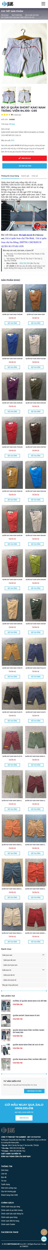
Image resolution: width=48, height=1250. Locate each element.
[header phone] (44, 1232)
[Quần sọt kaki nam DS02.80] (35, 563)
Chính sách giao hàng (9, 1217)
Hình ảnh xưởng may (9, 1188)
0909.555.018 (26, 158)
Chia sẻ (35, 176)
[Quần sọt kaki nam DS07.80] (12, 342)
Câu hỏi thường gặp (8, 1191)
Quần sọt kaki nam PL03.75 (12, 712)
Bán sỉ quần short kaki (32, 15)
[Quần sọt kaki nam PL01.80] (12, 563)
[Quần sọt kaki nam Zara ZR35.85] (35, 740)
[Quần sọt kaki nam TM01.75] (12, 652)
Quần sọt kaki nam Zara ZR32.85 (14, 844)
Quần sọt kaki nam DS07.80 (12, 358)
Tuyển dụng (5, 1184)
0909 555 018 (24, 1118)
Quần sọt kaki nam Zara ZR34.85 (14, 800)
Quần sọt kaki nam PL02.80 (36, 358)
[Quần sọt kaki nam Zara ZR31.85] (35, 828)
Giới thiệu (4, 1170)
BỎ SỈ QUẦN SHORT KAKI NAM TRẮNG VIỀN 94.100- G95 (17, 17)
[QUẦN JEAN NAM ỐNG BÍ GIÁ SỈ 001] (5, 1050)
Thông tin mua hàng (10, 176)
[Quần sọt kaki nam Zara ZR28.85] (12, 917)
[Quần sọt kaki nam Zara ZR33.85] (35, 784)
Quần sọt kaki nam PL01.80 (12, 579)
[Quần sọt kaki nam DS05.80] (12, 475)
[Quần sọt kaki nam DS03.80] (12, 519)
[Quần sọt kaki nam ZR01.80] (12, 607)
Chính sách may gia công (10, 1207)
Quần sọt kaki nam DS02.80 (36, 579)
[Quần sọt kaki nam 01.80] (35, 298)
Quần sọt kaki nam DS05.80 (12, 491)
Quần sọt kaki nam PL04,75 (36, 668)
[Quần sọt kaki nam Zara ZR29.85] (35, 873)
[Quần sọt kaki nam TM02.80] (12, 431)
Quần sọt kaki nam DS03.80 (12, 535)
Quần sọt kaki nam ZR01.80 (12, 624)
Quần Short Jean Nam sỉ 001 (26, 1015)
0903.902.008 (24, 263)
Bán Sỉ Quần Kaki (17, 15)
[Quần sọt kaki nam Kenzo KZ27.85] (35, 917)
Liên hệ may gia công (34, 1091)
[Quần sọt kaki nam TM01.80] (12, 298)
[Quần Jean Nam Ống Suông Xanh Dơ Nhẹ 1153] (5, 1035)
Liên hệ (4, 1174)
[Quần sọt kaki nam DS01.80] (35, 607)
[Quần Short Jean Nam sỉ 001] (5, 1020)
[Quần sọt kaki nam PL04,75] (35, 652)
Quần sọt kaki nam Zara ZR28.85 (14, 933)
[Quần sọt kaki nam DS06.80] (12, 386)
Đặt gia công (12, 323)
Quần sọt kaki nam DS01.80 (36, 624)
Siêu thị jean (4, 15)
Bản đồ (3, 1177)
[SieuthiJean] (7, 4)
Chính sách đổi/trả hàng (10, 1221)
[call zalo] (44, 1239)
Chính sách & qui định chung (11, 1210)
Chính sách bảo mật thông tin (12, 1214)
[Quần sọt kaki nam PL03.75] (12, 696)
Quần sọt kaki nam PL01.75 (12, 756)
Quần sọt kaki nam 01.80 (36, 314)
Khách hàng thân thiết (9, 1195)
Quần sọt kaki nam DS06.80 (12, 403)
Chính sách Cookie (8, 1224)
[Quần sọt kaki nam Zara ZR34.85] (12, 784)
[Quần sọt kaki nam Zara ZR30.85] (12, 873)
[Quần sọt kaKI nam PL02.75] (35, 696)
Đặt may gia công (24, 166)
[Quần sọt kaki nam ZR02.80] (35, 519)
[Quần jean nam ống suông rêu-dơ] (5, 1064)
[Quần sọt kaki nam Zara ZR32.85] (12, 828)
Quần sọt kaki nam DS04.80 (36, 491)
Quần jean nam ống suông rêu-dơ (29, 1059)
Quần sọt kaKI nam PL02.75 (36, 712)
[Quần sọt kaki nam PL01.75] (12, 740)
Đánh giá (25, 176)
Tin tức (3, 1181)
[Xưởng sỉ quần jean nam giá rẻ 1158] (5, 1006)
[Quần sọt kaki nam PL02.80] (35, 342)
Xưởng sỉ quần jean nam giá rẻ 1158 (29, 1001)
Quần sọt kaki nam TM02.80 (12, 447)
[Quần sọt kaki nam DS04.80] (35, 475)
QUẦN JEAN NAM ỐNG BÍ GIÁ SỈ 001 (28, 1045)
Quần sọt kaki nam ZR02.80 (36, 535)
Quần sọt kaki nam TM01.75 (12, 668)
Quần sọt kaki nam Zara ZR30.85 (14, 889)
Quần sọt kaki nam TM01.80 (12, 314)
